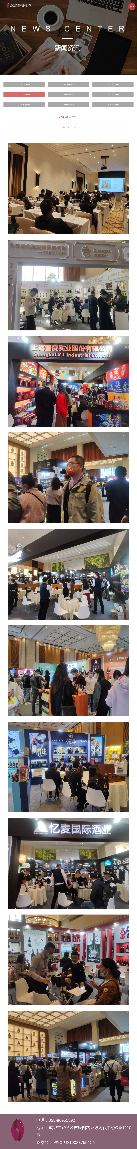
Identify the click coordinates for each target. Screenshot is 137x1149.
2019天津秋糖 (24, 84)
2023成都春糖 (113, 94)
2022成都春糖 (68, 94)
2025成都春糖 (68, 104)
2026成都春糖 (113, 104)
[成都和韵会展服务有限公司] (18, 7)
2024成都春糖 (24, 104)
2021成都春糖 (113, 84)
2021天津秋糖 (24, 94)
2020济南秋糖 (68, 84)
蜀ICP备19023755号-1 (75, 1142)
